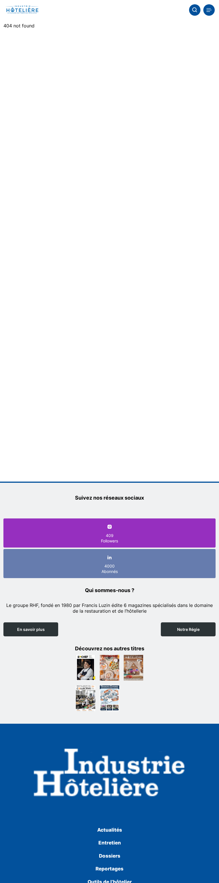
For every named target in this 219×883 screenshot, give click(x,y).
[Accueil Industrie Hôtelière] (22, 10)
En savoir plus (31, 629)
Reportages (109, 869)
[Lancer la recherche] (194, 10)
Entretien (109, 843)
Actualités (109, 830)
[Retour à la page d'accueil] (109, 774)
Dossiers (109, 856)
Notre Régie (188, 629)
